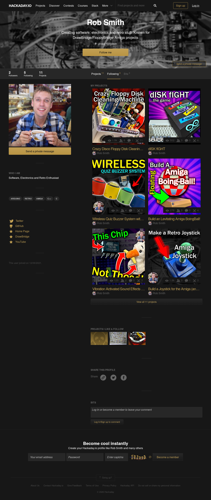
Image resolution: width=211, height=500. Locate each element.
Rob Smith (103, 153)
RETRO (28, 198)
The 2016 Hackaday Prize (131, 334)
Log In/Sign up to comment (107, 421)
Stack (95, 5)
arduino (15, 198)
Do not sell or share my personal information (159, 485)
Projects (40, 5)
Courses (83, 5)
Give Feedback (74, 485)
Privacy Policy (109, 485)
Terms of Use (92, 485)
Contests (68, 5)
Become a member (168, 457)
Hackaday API (127, 485)
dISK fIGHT (156, 148)
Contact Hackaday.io (53, 485)
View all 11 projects (146, 301)
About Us (35, 485)
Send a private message (189, 63)
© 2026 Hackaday (105, 491)
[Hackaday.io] (20, 5)
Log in (195, 5)
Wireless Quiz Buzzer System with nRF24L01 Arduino (131, 218)
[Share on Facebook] (123, 376)
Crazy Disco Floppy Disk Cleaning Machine (123, 148)
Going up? (106, 477)
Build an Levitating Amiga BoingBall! (174, 218)
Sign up (180, 5)
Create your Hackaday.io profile (86, 448)
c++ (49, 198)
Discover (54, 5)
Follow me (105, 52)
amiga (39, 198)
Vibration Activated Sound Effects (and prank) (124, 288)
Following (114, 74)
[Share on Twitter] (114, 376)
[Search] (155, 5)
